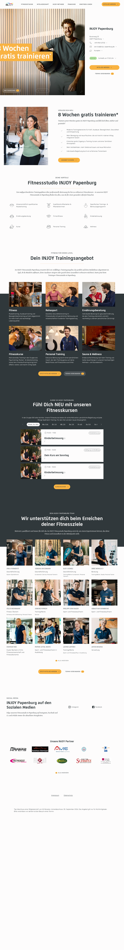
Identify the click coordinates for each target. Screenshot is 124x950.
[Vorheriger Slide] (38, 91)
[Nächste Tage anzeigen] (101, 424)
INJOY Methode (58, 4)
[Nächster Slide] (46, 91)
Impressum (55, 795)
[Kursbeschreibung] (64, 438)
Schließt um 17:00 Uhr (102, 58)
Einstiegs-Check (86, 4)
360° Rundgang (9, 90)
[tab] (33, 424)
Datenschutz (68, 795)
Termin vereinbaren (102, 73)
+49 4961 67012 (99, 43)
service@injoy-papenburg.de (104, 47)
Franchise (72, 4)
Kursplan (97, 50)
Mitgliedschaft (43, 4)
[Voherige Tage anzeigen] (23, 424)
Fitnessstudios (27, 4)
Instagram (75, 707)
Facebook (98, 707)
